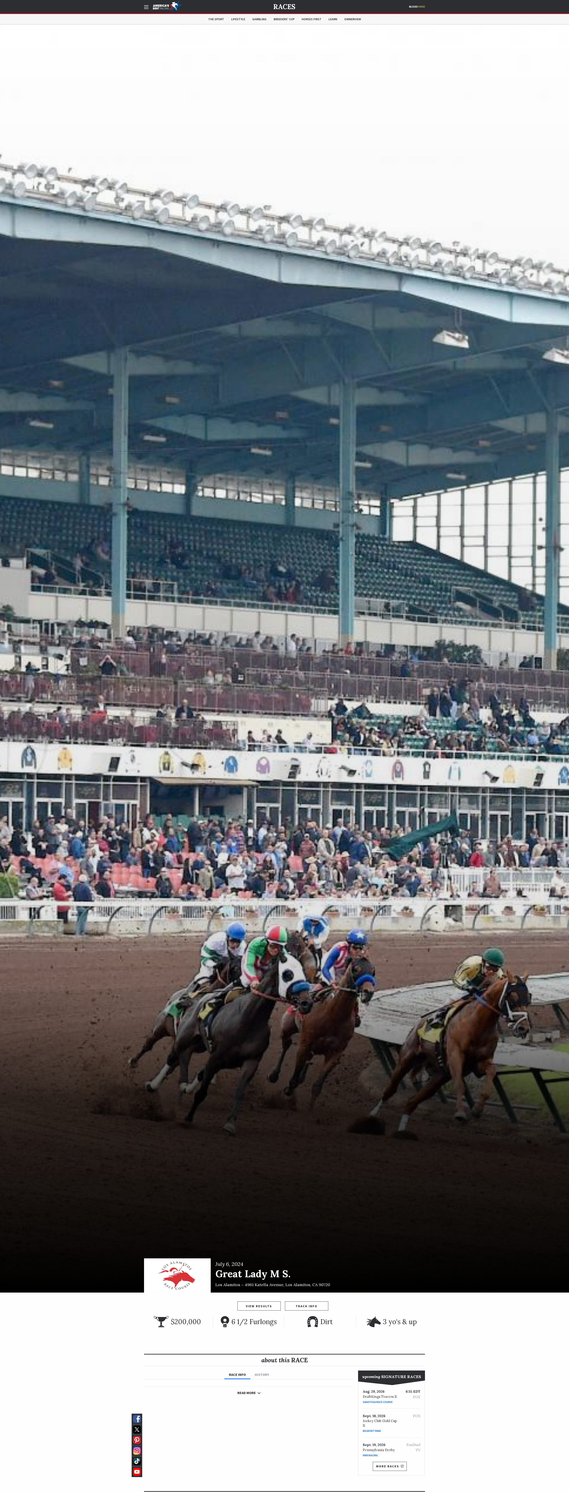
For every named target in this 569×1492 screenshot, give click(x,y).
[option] (284, 658)
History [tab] (262, 1374)
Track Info (306, 1306)
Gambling (259, 19)
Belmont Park (372, 1430)
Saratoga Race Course (378, 1402)
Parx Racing (370, 1455)
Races (284, 6)
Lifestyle (238, 19)
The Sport (216, 19)
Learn (333, 19)
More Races (387, 1466)
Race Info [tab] (237, 1374)
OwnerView (352, 19)
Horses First (311, 19)
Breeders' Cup (284, 19)
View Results (259, 1306)
